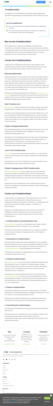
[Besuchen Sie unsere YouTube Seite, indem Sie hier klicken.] (12, 359)
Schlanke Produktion (12, 262)
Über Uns (4, 367)
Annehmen (47, 398)
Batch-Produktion (9, 107)
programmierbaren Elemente (12, 248)
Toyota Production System (12, 276)
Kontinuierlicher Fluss (10, 224)
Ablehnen (47, 401)
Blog (3, 391)
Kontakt (4, 365)
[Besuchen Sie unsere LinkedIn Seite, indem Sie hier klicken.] (4, 359)
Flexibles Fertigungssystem (13, 171)
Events (4, 371)
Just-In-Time (8, 153)
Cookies (13, 401)
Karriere (4, 373)
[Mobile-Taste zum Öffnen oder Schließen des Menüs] (50, 2)
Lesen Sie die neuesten (9, 344)
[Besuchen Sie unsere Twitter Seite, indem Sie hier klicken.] (9, 359)
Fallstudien (43, 344)
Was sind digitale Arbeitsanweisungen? (11, 393)
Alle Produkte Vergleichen (8, 385)
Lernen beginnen (26, 344)
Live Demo (40, 2)
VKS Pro (4, 381)
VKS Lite (4, 379)
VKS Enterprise (6, 383)
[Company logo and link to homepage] (6, 2)
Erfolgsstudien (6, 369)
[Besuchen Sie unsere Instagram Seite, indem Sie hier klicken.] (15, 359)
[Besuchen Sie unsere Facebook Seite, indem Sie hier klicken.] (6, 359)
